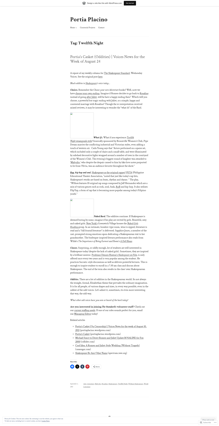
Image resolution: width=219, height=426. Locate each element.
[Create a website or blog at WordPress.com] (109, 416)
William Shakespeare (135, 384)
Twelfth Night (122, 384)
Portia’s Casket (82, 334)
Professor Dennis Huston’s (114, 255)
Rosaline (144, 93)
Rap (72, 172)
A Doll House (126, 241)
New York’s (91, 223)
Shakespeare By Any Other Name (91, 353)
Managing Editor (82, 314)
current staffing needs (84, 310)
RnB (118, 186)
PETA (129, 172)
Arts (84, 384)
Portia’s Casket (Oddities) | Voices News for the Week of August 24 (107, 59)
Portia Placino (88, 19)
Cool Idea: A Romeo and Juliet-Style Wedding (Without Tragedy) (107, 345)
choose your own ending (87, 93)
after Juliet (92, 97)
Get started (130, 3)
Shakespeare (91, 83)
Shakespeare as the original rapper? (109, 172)
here (100, 76)
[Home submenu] (76, 27)
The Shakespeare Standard (117, 73)
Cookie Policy (45, 421)
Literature (90, 384)
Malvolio (75, 162)
